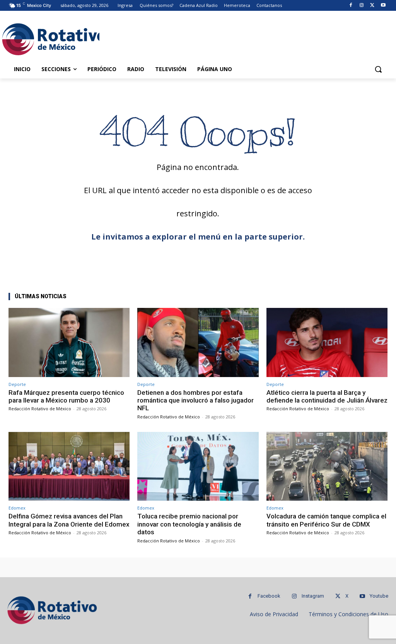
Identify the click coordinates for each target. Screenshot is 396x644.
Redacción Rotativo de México (40, 408)
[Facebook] (350, 5)
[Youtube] (383, 5)
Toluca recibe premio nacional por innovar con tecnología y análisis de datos (189, 524)
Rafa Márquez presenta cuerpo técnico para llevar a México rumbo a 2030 (66, 396)
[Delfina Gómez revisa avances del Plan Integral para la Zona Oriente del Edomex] (69, 466)
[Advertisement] (189, 38)
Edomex (17, 508)
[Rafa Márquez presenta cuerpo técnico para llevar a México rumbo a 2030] (69, 342)
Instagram (313, 596)
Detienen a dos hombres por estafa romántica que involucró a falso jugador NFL (195, 400)
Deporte (17, 384)
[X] (372, 5)
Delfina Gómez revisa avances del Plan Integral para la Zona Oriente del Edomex (69, 520)
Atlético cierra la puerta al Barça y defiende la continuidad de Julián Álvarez (326, 396)
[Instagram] (361, 5)
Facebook (269, 596)
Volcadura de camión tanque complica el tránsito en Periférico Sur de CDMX (326, 520)
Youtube (379, 596)
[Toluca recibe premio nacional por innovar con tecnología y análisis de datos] (197, 466)
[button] (378, 69)
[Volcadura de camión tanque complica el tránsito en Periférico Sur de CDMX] (326, 466)
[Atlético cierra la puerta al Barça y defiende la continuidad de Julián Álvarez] (326, 342)
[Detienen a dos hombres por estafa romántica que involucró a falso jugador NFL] (197, 342)
